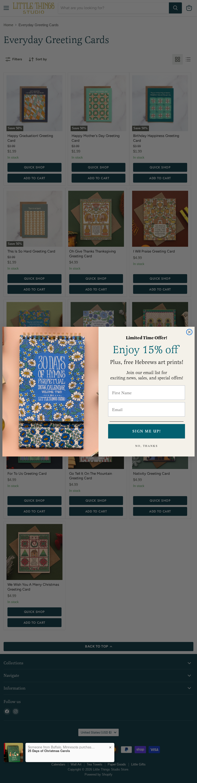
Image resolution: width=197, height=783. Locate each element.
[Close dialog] (189, 332)
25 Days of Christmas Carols (49, 751)
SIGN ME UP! (146, 431)
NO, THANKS (146, 446)
